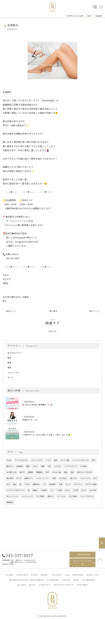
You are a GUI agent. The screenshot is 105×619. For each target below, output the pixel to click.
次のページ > (94, 311)
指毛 (72, 472)
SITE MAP (82, 585)
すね (49, 466)
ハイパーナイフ (27, 496)
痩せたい (10, 466)
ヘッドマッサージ (70, 466)
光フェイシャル (12, 496)
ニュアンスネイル (87, 496)
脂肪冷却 (36, 484)
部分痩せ (52, 484)
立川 (95, 478)
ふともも (57, 466)
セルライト (78, 484)
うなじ (35, 466)
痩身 (9, 367)
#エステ (52, 331)
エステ (83, 490)
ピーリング (61, 496)
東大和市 (10, 478)
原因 (65, 472)
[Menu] (101, 7)
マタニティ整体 (91, 484)
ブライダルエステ (21, 460)
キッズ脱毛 (73, 496)
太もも (67, 490)
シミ (51, 490)
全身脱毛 (19, 466)
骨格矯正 (10, 502)
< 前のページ (10, 311)
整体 (9, 362)
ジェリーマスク (37, 460)
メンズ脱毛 (40, 496)
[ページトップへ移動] (100, 559)
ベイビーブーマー (42, 478)
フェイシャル (13, 372)
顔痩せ (35, 490)
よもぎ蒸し (63, 478)
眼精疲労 (39, 472)
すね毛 (9, 460)
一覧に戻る (52, 311)
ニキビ (48, 460)
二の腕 (59, 490)
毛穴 (8, 484)
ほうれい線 (56, 472)
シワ (44, 484)
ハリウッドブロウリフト (16, 490)
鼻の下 (22, 472)
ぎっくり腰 (65, 460)
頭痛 (42, 466)
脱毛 (4, 300)
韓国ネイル (29, 478)
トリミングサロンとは (80, 460)
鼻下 (47, 472)
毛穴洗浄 (93, 490)
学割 (54, 478)
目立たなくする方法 (84, 472)
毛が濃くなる (11, 472)
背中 (93, 460)
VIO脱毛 (44, 490)
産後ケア (51, 496)
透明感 (30, 472)
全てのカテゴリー (15, 352)
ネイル (10, 377)
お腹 (60, 484)
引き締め (83, 466)
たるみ (27, 484)
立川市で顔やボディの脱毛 (16, 297)
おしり (68, 484)
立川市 (75, 490)
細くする (73, 478)
